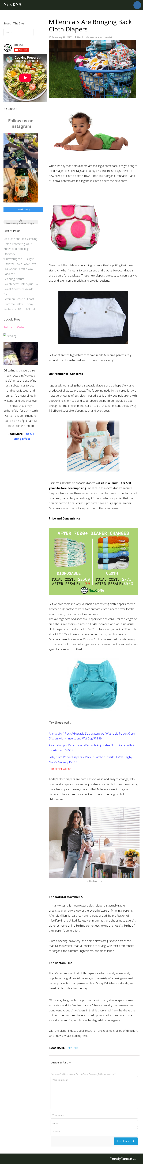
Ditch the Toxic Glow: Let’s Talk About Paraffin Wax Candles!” (19, 269)
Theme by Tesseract (121, 1159)
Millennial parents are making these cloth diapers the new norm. (88, 181)
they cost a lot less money (82, 614)
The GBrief (72, 1048)
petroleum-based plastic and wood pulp (98, 395)
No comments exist (100, 37)
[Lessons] (9, 336)
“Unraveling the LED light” (18, 259)
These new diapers (93, 275)
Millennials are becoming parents (81, 265)
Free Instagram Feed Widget (20, 223)
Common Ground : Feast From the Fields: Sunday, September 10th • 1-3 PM (19, 304)
